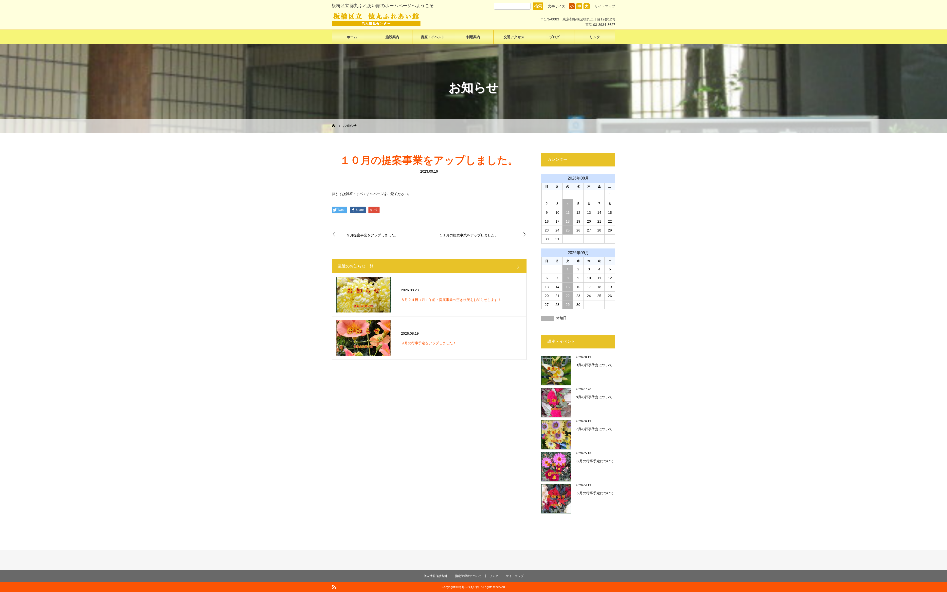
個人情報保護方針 (435, 576)
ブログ (554, 37)
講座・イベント (433, 37)
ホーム (352, 37)
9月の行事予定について (594, 364)
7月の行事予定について (594, 429)
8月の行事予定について (594, 397)
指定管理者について (468, 576)
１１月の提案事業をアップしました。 (468, 235)
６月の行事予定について (595, 461)
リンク (595, 37)
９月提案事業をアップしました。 (372, 235)
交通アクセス (514, 37)
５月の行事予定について (595, 493)
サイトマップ (605, 6)
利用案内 (473, 37)
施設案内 (392, 37)
